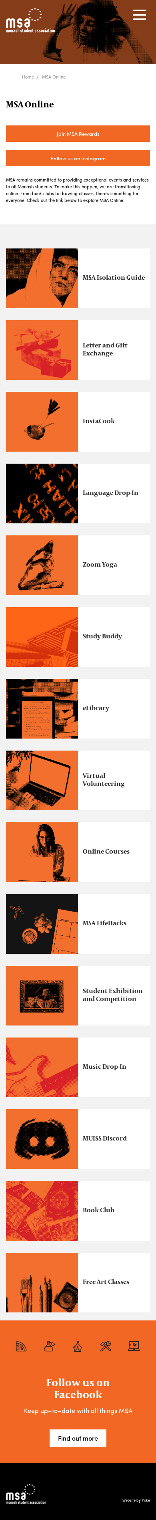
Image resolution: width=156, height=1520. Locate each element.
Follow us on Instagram (78, 158)
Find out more (78, 1438)
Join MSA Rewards (78, 133)
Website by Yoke (136, 1500)
